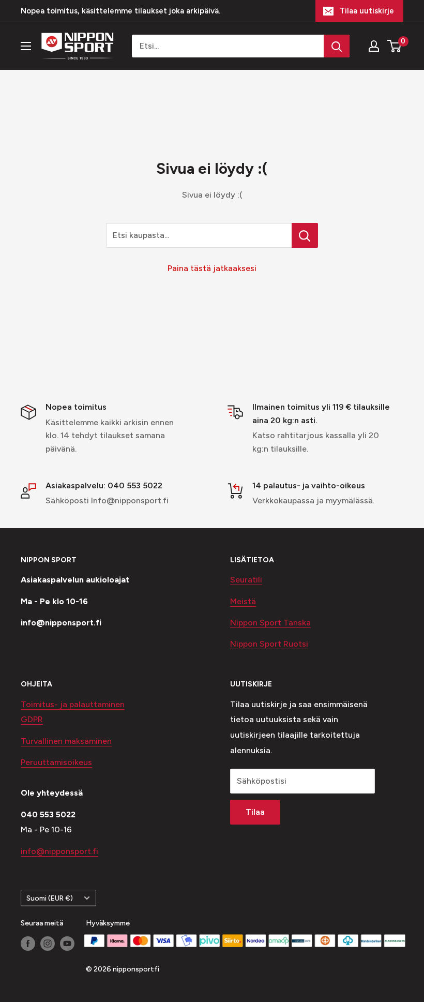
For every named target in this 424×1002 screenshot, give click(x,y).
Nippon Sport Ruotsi (269, 644)
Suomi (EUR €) (49, 898)
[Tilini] (374, 46)
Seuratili (246, 580)
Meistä (243, 601)
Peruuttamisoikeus (56, 762)
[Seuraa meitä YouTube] (67, 943)
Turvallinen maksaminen (66, 741)
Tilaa (255, 812)
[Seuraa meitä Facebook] (28, 943)
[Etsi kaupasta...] (305, 235)
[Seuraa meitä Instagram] (47, 943)
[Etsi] (337, 46)
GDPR (32, 719)
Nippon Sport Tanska (270, 622)
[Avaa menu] (26, 46)
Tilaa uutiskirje (367, 11)
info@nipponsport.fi (59, 851)
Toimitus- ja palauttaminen (73, 704)
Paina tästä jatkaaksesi (212, 268)
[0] (394, 46)
